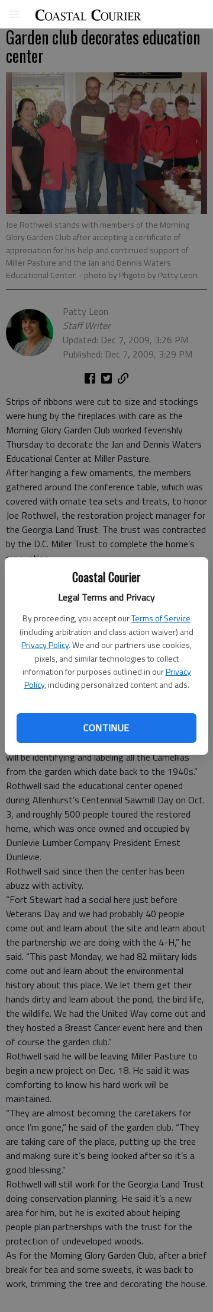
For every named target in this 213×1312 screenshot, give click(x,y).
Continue (106, 727)
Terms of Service (161, 618)
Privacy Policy (45, 645)
